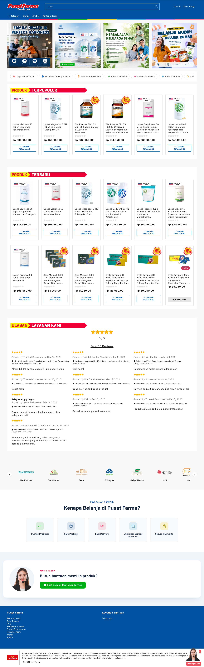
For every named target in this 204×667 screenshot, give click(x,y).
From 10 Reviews (102, 346)
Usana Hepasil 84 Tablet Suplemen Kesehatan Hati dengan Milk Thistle (178, 128)
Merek (10, 634)
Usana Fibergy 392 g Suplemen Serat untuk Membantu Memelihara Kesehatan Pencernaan (148, 213)
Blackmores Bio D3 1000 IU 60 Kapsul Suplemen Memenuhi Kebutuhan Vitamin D (117, 128)
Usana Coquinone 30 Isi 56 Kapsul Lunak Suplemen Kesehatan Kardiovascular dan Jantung (148, 128)
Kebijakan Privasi (15, 626)
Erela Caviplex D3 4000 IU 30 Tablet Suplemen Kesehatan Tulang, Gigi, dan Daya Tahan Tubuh (148, 279)
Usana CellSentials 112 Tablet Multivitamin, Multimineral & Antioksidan (117, 213)
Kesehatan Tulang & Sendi (57, 76)
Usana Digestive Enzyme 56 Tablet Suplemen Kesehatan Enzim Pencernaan (179, 213)
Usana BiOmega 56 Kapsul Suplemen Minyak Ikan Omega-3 (24, 212)
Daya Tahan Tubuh (26, 76)
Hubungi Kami (14, 632)
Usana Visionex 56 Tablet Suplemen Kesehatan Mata (22, 127)
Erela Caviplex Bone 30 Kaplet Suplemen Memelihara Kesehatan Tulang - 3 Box (179, 279)
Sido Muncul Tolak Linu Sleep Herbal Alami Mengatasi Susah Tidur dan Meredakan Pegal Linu (86, 279)
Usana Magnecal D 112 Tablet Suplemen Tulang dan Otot (55, 127)
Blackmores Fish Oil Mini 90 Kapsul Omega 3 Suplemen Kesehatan (86, 128)
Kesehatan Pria (172, 76)
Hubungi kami (179, 299)
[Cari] (156, 6)
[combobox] (102, 6)
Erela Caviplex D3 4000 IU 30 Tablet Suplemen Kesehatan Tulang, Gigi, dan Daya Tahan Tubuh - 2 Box (117, 279)
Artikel (10, 637)
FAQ (9, 623)
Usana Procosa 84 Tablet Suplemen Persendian (22, 278)
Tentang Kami (13, 618)
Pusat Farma (34, 662)
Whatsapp (107, 618)
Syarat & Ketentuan (16, 629)
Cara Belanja (13, 621)
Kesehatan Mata (119, 76)
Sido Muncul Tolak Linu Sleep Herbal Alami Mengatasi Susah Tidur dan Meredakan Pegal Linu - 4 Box (55, 279)
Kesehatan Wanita (146, 76)
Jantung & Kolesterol (91, 76)
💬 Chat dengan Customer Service (63, 585)
